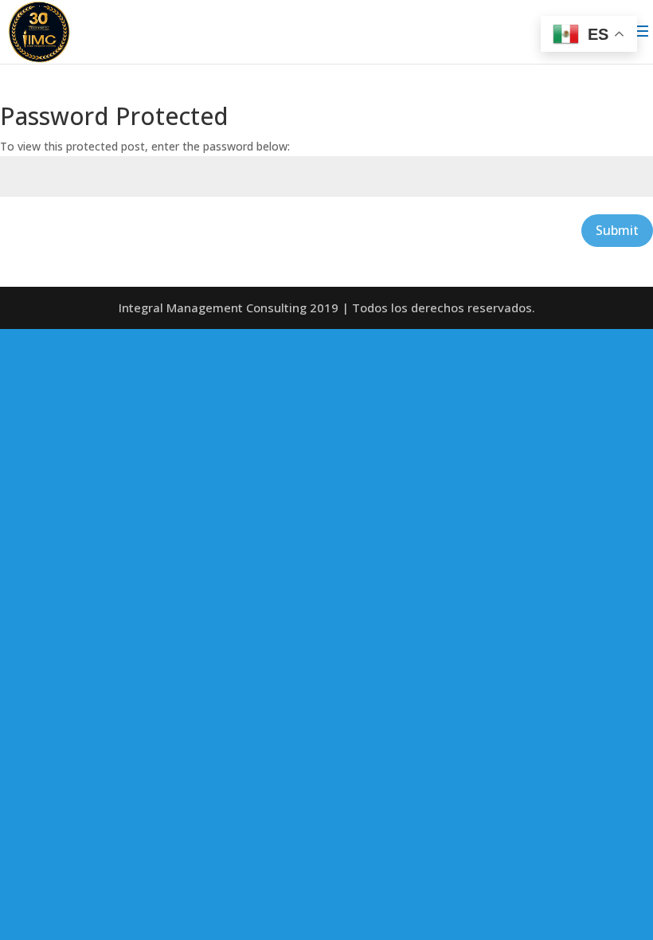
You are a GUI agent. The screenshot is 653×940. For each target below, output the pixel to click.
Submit (617, 230)
